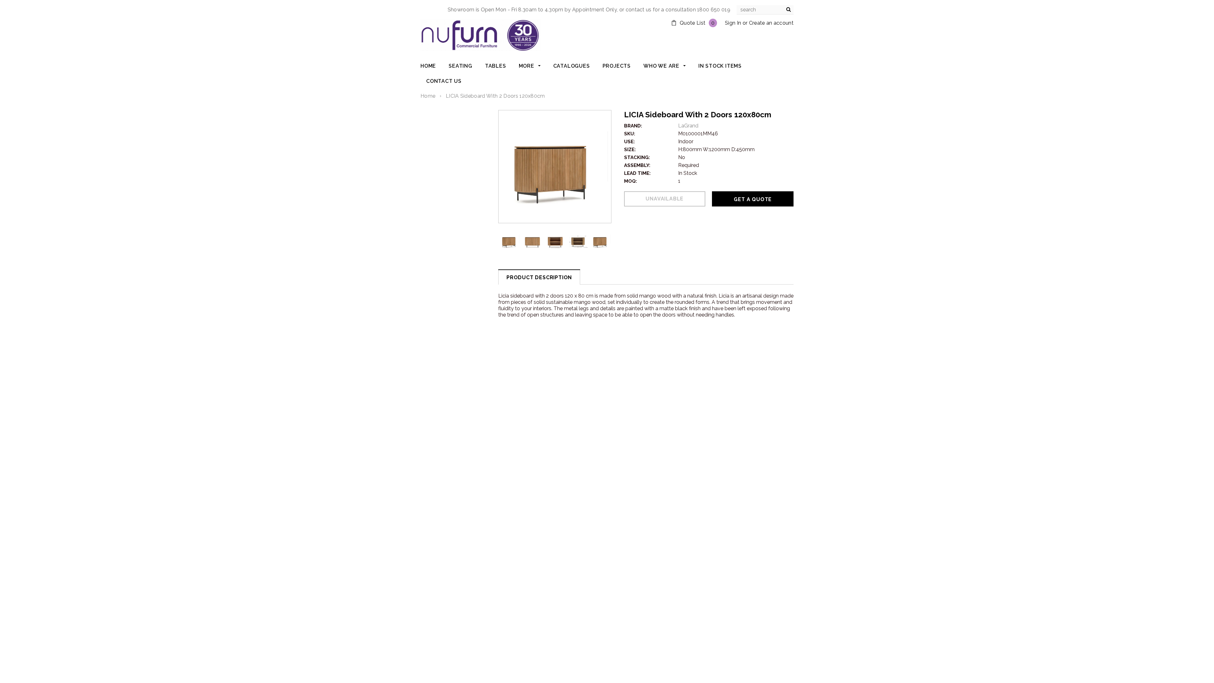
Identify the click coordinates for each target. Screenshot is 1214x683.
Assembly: (637, 165)
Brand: (633, 126)
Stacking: (637, 157)
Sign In (733, 23)
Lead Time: (637, 173)
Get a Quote (753, 199)
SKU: (629, 134)
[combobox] (765, 10)
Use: (629, 142)
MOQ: (630, 181)
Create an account (771, 23)
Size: (630, 149)
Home (427, 96)
